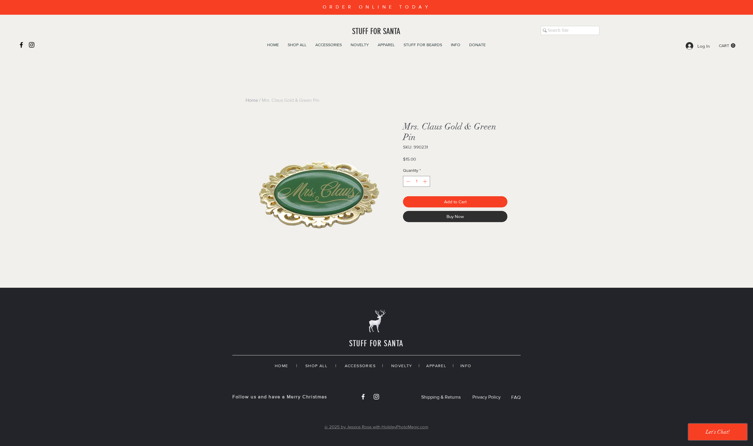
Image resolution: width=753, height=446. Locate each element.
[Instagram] (31, 45)
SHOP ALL (316, 365)
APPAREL (436, 365)
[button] (727, 45)
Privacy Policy (486, 397)
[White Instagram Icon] (376, 396)
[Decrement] (407, 181)
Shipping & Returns (441, 397)
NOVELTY (401, 365)
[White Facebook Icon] (363, 396)
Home (252, 100)
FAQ (516, 397)
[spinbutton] (416, 181)
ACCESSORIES (360, 365)
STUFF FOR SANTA (376, 31)
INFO (466, 365)
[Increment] (425, 181)
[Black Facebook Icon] (21, 45)
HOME (281, 365)
